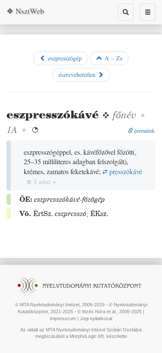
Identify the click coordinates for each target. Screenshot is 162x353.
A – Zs (112, 58)
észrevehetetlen (78, 74)
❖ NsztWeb (25, 11)
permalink (144, 130)
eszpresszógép (64, 58)
